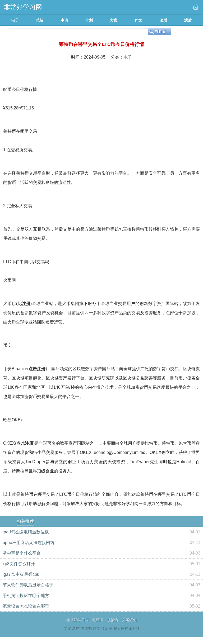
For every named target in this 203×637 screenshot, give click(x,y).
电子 (127, 57)
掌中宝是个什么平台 (22, 553)
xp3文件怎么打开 (19, 563)
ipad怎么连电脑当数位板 (26, 532)
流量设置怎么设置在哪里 (26, 606)
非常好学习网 (77, 620)
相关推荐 (25, 521)
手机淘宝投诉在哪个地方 (26, 595)
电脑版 (97, 620)
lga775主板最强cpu (21, 574)
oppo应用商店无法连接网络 (28, 542)
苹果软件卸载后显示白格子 (28, 585)
